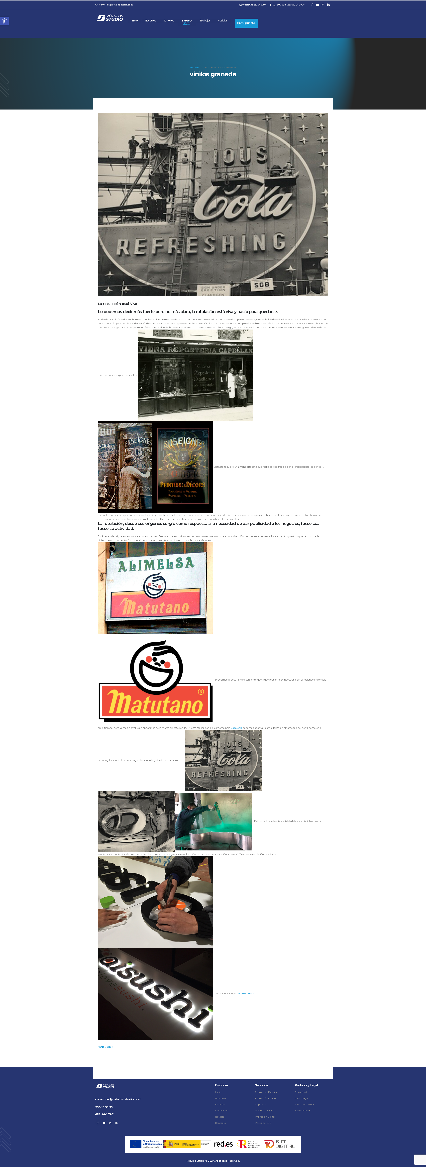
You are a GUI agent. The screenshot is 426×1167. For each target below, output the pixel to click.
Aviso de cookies (305, 1104)
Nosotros (150, 20)
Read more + (105, 1047)
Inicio (135, 20)
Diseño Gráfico (263, 1110)
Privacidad (301, 1092)
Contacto (220, 1123)
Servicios (168, 20)
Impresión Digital (265, 1116)
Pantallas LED (263, 1123)
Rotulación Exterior (266, 1092)
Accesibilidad (302, 1110)
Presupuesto (246, 23)
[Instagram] (322, 4)
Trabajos (205, 20)
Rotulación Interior (266, 1098)
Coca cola (236, 727)
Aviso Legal (301, 1098)
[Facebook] (312, 4)
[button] (4, 21)
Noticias (222, 20)
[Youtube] (317, 4)
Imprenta (260, 1104)
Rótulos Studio (246, 993)
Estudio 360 (222, 1110)
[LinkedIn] (328, 4)
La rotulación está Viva (117, 304)
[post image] (213, 204)
